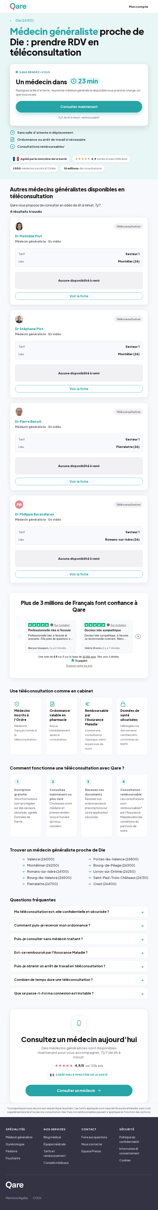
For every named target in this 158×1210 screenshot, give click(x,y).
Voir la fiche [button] (79, 296)
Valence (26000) (40, 859)
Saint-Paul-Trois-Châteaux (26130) (120, 877)
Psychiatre (13, 1158)
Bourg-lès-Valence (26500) (49, 877)
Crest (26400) (104, 884)
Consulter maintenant (79, 106)
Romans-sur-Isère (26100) (48, 871)
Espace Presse (91, 1151)
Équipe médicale (55, 1144)
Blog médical (52, 1137)
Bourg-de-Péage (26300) (114, 865)
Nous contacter (91, 1144)
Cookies (125, 1160)
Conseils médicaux (56, 1162)
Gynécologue (15, 1144)
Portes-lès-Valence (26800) (115, 859)
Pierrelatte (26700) (42, 884)
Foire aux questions (94, 1137)
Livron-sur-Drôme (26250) (114, 871)
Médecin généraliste (19, 1137)
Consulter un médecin (76, 1090)
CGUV (37, 1198)
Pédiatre (11, 1151)
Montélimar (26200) (43, 865)
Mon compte (138, 6)
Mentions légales (17, 1198)
